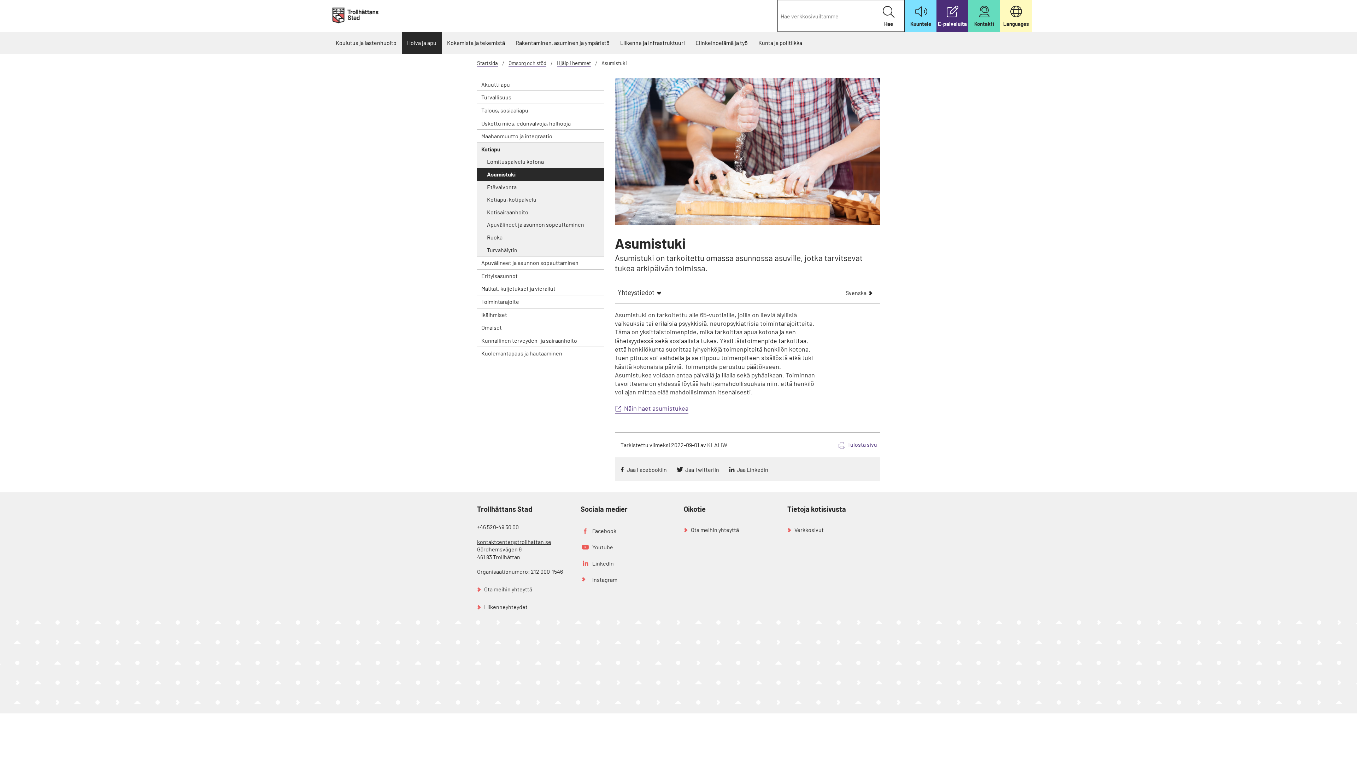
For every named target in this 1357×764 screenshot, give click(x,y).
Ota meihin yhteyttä (508, 589)
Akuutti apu (495, 84)
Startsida (487, 63)
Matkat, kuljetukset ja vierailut (518, 288)
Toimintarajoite (500, 301)
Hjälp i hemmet (574, 63)
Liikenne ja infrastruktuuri (652, 42)
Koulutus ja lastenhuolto (366, 42)
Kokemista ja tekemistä (476, 42)
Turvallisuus (496, 97)
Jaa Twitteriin (702, 469)
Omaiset (491, 327)
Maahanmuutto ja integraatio (516, 136)
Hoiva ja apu (421, 42)
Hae (888, 24)
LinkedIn (603, 563)
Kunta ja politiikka (780, 42)
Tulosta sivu (862, 444)
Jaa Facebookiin (647, 469)
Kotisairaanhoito (507, 212)
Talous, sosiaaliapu (504, 110)
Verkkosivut (809, 529)
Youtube (602, 547)
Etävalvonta (502, 187)
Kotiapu (490, 149)
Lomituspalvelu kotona (515, 161)
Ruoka (495, 237)
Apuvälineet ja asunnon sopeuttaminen (535, 224)
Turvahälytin (502, 250)
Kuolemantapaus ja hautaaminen (521, 353)
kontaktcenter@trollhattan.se (514, 541)
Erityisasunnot (499, 275)
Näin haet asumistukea (656, 408)
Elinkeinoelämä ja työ (721, 42)
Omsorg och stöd (527, 63)
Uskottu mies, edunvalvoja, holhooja (526, 123)
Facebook (604, 530)
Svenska (856, 293)
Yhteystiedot (636, 292)
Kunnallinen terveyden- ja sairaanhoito (529, 340)
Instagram (604, 579)
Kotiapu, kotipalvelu (511, 199)
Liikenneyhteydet (506, 606)
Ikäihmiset (494, 314)
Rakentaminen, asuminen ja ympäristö (563, 42)
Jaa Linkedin (752, 469)
